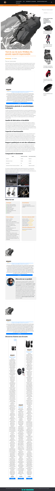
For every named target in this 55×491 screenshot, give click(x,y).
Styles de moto (19, 1)
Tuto (24, 1)
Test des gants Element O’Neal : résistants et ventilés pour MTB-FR (47, 80)
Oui (22, 489)
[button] (51, 2)
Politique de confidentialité (29, 489)
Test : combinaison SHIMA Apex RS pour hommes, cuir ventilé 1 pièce (47, 46)
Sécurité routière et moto (42, 1)
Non (24, 489)
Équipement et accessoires (31, 1)
